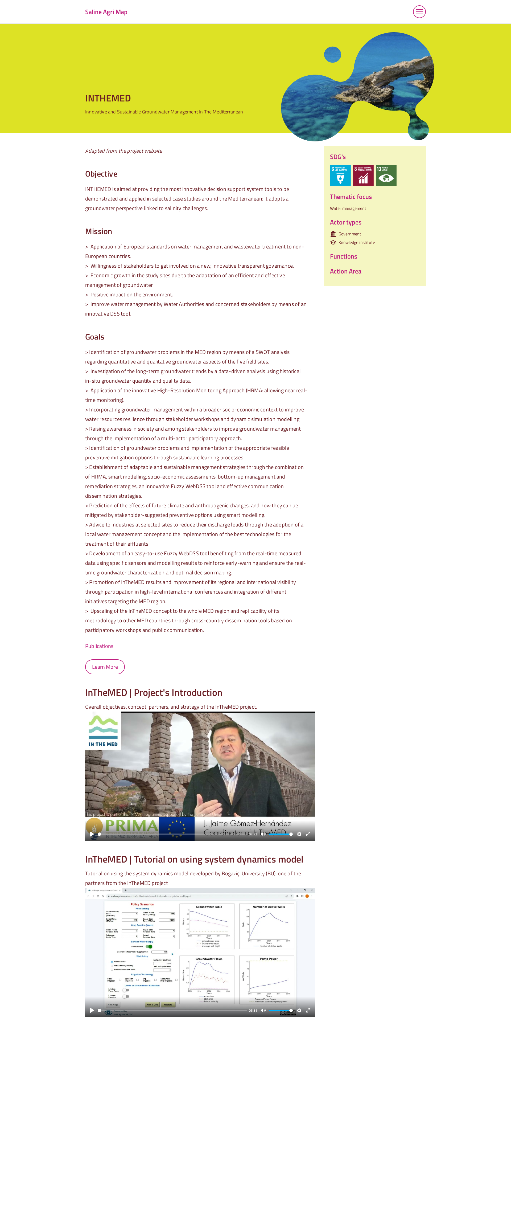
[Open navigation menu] (419, 11)
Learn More (105, 667)
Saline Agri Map (106, 11)
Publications (99, 646)
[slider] (172, 834)
